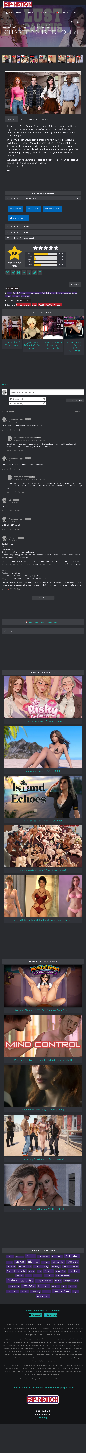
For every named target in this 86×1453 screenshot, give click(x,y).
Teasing (35, 1291)
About (29, 1310)
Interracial (37, 1276)
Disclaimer (37, 1387)
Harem (19, 1275)
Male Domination (62, 1275)
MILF (58, 1280)
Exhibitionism (25, 1266)
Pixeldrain (52, 208)
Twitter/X (37, 1315)
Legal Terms (67, 1387)
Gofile (33, 208)
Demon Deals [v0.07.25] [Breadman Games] (43, 870)
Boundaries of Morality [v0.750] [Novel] (43, 1109)
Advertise (39, 1310)
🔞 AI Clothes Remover (42, 622)
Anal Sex (57, 1256)
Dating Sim (11, 1267)
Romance (67, 293)
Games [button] (21, 13)
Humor (28, 1276)
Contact (56, 1310)
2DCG (9, 293)
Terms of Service (21, 1387)
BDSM (10, 1262)
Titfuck (47, 1291)
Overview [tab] (11, 119)
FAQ (48, 1310)
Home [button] (10, 13)
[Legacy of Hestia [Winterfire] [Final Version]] (33, 327)
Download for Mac (18, 226)
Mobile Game (71, 1280)
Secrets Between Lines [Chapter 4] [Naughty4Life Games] (43, 920)
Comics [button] (33, 13)
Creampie (73, 1262)
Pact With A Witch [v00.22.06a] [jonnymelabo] (53, 345)
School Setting (12, 1292)
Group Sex (60, 1271)
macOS (41, 304)
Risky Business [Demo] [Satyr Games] (43, 721)
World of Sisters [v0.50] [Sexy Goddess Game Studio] (43, 1010)
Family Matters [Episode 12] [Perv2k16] (43, 1209)
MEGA (15, 208)
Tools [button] (75, 13)
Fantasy (55, 1266)
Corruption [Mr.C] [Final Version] (12, 344)
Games (19, 304)
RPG (63, 1286)
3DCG (30, 1256)
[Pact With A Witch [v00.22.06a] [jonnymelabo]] (53, 327)
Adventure (43, 1256)
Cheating (45, 1262)
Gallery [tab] (45, 119)
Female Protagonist (20, 293)
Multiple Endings (48, 293)
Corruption (58, 1262)
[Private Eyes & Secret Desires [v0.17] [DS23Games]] (74, 327)
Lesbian (48, 1275)
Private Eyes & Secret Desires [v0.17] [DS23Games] (74, 346)
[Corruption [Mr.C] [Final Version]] (12, 327)
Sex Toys (24, 1292)
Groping (49, 1271)
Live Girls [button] (62, 13)
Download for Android (20, 238)
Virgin (75, 1292)
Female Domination (70, 1266)
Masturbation (35, 293)
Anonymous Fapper (29, 440)
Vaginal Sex (61, 1291)
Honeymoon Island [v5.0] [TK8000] (43, 771)
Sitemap (43, 1417)
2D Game (19, 1257)
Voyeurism (25, 296)
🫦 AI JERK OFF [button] (46, 13)
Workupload (18, 218)
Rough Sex (55, 1286)
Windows (58, 304)
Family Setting (41, 1266)
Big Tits (33, 1261)
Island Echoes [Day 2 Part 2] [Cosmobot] (43, 820)
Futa (39, 1271)
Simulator (16, 296)
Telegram (52, 1315)
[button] (82, 22)
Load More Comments (43, 598)
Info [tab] (22, 119)
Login (6, 384)
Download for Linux (19, 232)
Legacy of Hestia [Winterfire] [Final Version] (32, 345)
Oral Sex (59, 293)
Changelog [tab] (32, 119)
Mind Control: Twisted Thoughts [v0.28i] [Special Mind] (43, 1060)
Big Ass (19, 1262)
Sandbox (72, 1286)
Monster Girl (14, 1286)
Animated (72, 1256)
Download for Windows (21, 198)
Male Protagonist (20, 1280)
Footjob (31, 1271)
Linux (34, 304)
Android (27, 304)
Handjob (73, 1271)
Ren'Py (49, 304)
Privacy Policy (52, 1387)
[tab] (43, 198)
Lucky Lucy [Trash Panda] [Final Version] (43, 1159)
